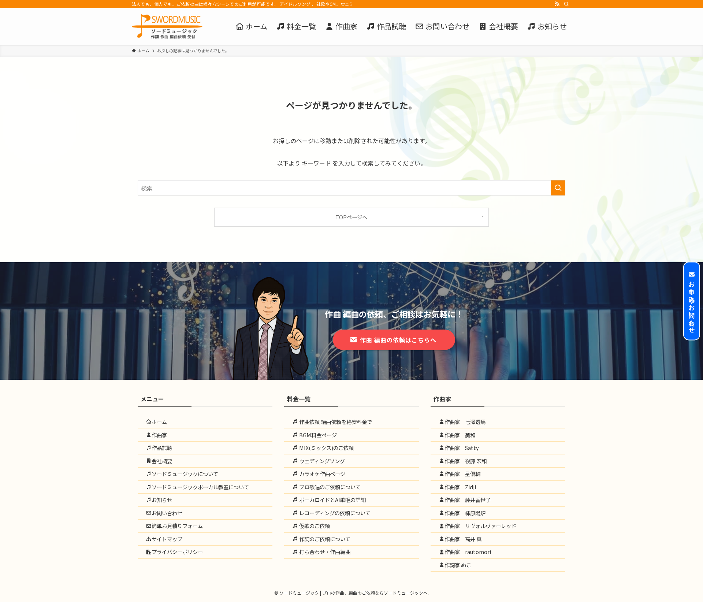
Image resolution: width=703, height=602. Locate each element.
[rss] (557, 4)
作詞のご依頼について (324, 539)
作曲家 (159, 435)
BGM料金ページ (317, 435)
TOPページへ (351, 217)
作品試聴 (162, 448)
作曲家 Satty (462, 448)
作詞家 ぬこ (458, 565)
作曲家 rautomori (468, 551)
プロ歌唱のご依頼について (329, 487)
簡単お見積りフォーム (177, 525)
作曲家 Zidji (460, 487)
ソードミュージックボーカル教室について (200, 487)
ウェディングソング (321, 461)
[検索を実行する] (558, 188)
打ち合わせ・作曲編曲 (324, 551)
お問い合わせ (167, 513)
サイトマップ (167, 539)
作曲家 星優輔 (462, 473)
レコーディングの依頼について (334, 513)
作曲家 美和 (460, 435)
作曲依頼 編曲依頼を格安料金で (335, 422)
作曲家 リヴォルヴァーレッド (480, 525)
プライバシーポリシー (177, 551)
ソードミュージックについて (185, 473)
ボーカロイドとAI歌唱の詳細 (332, 499)
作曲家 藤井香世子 (468, 499)
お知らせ (162, 499)
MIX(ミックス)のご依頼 (326, 448)
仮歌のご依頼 (314, 525)
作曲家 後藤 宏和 (466, 461)
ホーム (159, 422)
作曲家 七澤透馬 (465, 422)
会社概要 (162, 461)
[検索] (566, 4)
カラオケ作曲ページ (321, 473)
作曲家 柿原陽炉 (465, 513)
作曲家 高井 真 (463, 539)
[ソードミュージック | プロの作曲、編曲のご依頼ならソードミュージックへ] (167, 26)
